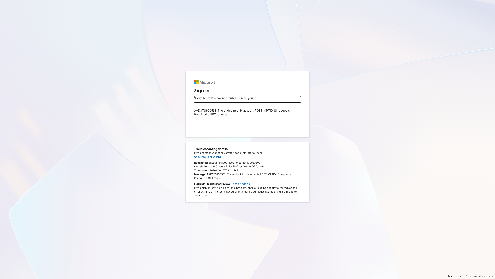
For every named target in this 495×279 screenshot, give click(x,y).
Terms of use (455, 276)
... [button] (491, 276)
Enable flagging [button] (240, 183)
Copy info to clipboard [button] (207, 156)
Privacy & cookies (475, 276)
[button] (302, 149)
